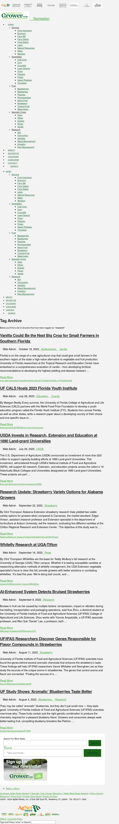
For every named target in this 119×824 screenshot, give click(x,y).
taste (20, 730)
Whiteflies (34, 583)
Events (55, 396)
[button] (39, 18)
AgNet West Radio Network (75, 793)
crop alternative (7, 380)
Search (95, 743)
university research (21, 583)
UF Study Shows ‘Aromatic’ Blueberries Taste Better (46, 691)
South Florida (42, 380)
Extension (13, 484)
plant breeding (20, 380)
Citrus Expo (16, 796)
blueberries (5, 730)
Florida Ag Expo (50, 796)
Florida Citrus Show (32, 796)
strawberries (38, 536)
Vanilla (63, 349)
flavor (2, 683)
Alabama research (16, 536)
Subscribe (92, 752)
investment (23, 484)
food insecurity (28, 427)
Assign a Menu (12, 788)
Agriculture (5, 427)
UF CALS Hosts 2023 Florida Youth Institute (38, 388)
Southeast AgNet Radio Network (15, 793)
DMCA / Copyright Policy (11, 818)
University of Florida (57, 380)
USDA (40, 449)
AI (1, 631)
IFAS (23, 631)
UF (34, 631)
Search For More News (14, 738)
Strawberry (51, 505)
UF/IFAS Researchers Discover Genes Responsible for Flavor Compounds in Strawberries (48, 641)
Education (42, 396)
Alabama (4, 536)
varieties (48, 536)
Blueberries (45, 699)
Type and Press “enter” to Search (15, 822)
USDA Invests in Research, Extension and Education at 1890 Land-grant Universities (48, 438)
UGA (10, 583)
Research (48, 599)
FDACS (18, 427)
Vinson (55, 536)
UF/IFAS (27, 730)
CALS (12, 427)
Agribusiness (48, 349)
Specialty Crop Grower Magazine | (47, 793)
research (31, 380)
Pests (48, 552)
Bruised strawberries (11, 631)
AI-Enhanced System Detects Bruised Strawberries (45, 591)
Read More (6, 377)
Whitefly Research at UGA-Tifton (28, 544)
